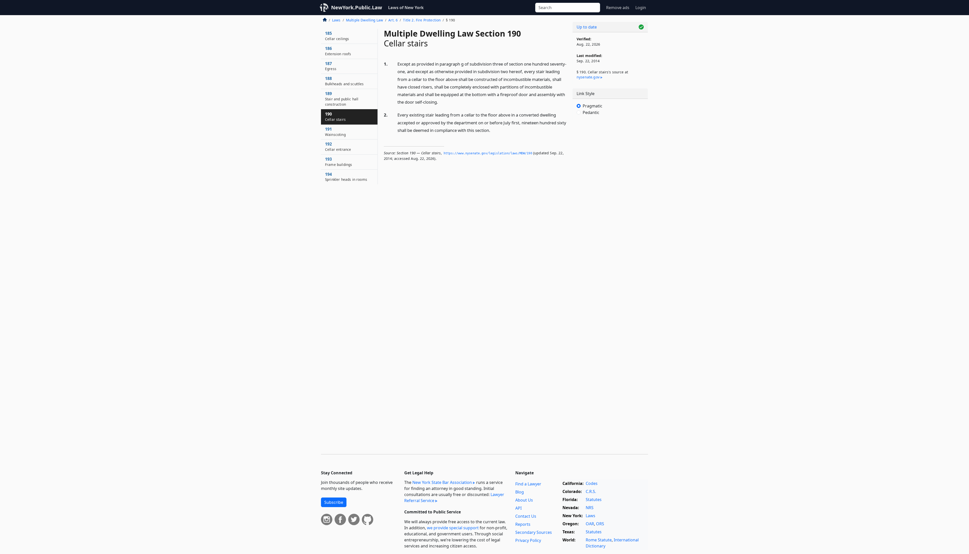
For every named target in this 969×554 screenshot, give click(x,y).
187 (330, 66)
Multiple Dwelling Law (364, 20)
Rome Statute (599, 540)
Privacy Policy (528, 540)
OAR (590, 524)
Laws (336, 20)
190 (335, 116)
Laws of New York (406, 7)
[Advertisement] (610, 203)
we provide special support (453, 528)
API (518, 508)
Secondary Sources (533, 532)
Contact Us (525, 516)
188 (344, 81)
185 (337, 36)
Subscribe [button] (333, 502)
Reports (522, 524)
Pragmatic (592, 106)
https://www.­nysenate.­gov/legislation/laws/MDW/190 (488, 153)
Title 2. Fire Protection (422, 20)
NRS (590, 507)
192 (338, 146)
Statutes (594, 499)
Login (640, 7)
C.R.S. (591, 491)
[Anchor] (441, 102)
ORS (600, 524)
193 (338, 161)
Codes (592, 483)
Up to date (587, 27)
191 (335, 131)
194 (346, 176)
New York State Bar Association (442, 482)
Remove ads (617, 7)
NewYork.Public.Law (356, 7)
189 (341, 99)
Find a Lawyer (528, 484)
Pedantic (591, 112)
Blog (519, 492)
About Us (524, 500)
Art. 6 (393, 20)
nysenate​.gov (588, 77)
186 (338, 51)
